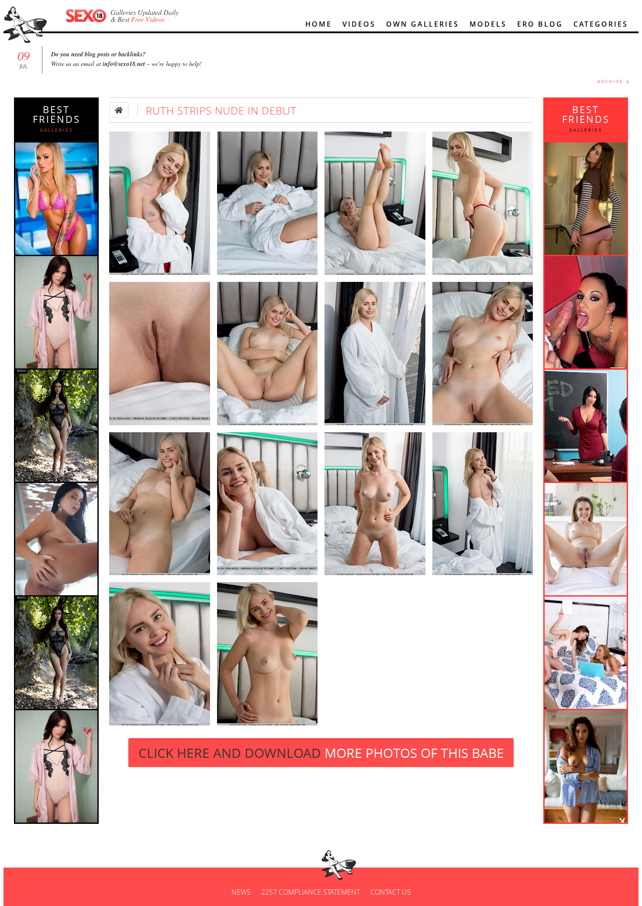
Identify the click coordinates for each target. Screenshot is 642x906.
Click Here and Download (321, 753)
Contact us (390, 892)
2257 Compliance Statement (310, 892)
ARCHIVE (610, 81)
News (241, 892)
